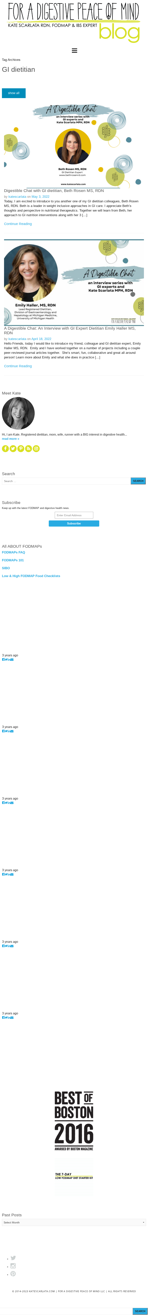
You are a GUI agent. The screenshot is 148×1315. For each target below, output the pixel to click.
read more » (10, 438)
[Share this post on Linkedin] (9, 659)
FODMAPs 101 (13, 560)
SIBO (6, 568)
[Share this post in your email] (11, 659)
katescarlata (17, 196)
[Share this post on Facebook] (3, 659)
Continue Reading (18, 224)
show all (13, 93)
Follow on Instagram (14, 650)
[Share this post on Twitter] (6, 659)
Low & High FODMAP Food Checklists (31, 576)
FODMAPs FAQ (13, 552)
